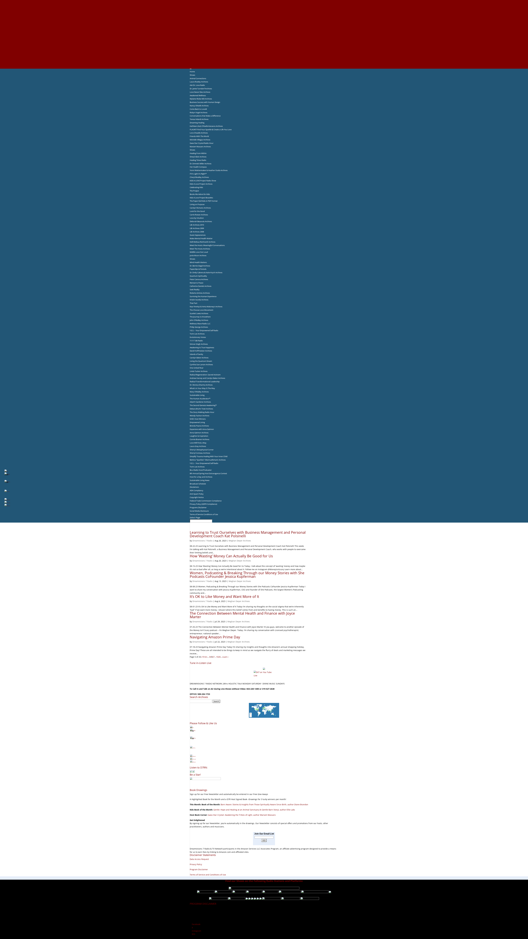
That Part (193, 303)
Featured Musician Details (264, 54)
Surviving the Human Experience (203, 296)
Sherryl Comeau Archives (200, 453)
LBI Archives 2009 (197, 228)
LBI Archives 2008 (197, 231)
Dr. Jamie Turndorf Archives (201, 88)
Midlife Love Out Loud (199, 252)
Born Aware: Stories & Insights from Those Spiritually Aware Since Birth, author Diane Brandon (264, 804)
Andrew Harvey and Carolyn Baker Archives (207, 378)
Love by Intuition (197, 218)
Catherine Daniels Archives (200, 286)
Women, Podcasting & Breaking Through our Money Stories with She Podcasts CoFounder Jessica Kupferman (247, 574)
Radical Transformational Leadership (205, 381)
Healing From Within (198, 153)
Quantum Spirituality (198, 276)
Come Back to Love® (198, 109)
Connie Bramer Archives (199, 439)
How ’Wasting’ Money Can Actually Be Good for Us (231, 555)
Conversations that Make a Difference (205, 116)
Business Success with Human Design (205, 102)
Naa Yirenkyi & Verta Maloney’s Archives (206, 306)
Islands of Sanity (196, 354)
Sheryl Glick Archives (198, 156)
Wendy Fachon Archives (199, 415)
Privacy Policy (196, 864)
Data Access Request (199, 859)
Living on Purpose (197, 204)
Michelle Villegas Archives (200, 139)
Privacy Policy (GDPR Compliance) (203, 504)
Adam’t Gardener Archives (200, 402)
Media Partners (264, 44)
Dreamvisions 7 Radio (202, 540)
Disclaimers (194, 487)
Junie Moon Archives (198, 255)
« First (203, 657)
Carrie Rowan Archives (199, 214)
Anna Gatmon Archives (199, 432)
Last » (225, 657)
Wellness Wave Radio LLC (200, 323)
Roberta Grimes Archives (200, 293)
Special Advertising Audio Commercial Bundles (264, 8)
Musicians (264, 47)
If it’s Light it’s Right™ (198, 174)
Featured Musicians (264, 50)
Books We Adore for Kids (264, 31)
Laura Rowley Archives (199, 81)
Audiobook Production (264, 18)
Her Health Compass (198, 167)
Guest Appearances (198, 235)
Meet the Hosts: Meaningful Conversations (207, 245)
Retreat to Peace (196, 283)
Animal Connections (198, 78)
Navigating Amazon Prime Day (215, 637)
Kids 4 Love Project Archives (201, 184)
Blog (264, 34)
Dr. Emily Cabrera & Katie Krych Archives (206, 272)
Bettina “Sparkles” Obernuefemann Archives (208, 460)
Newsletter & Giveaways (264, 11)
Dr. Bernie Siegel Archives (200, 266)
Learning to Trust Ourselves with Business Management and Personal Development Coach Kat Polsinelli (248, 534)
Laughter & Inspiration (199, 436)
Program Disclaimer (199, 869)
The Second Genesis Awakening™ (203, 405)
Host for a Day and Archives (201, 477)
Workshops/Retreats (264, 60)
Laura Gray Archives (198, 446)
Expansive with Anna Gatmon (202, 429)
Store (264, 63)
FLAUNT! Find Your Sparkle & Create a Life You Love (211, 129)
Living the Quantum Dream (201, 361)
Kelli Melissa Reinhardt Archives (202, 242)
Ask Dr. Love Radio (197, 85)
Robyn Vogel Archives (198, 112)
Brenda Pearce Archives (199, 426)
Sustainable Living (197, 395)
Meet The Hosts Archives (200, 248)
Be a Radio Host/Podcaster (201, 470)
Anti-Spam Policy (197, 494)
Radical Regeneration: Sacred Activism (205, 374)
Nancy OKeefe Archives (199, 105)
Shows (192, 75)
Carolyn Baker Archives (199, 357)
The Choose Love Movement (201, 310)
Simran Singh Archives (199, 344)
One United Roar (196, 368)
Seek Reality (195, 289)
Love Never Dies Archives (200, 92)
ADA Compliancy (196, 490)
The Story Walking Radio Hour (202, 412)
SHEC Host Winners (198, 419)
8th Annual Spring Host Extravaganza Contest (208, 473)
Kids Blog (264, 37)
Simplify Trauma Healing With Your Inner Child (208, 456)
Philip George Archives (199, 327)
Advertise (264, 5)
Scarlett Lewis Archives (199, 313)
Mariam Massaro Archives (200, 146)
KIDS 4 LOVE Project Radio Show (203, 180)
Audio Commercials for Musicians (264, 57)
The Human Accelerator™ (200, 398)
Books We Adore (264, 14)
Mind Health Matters (198, 262)
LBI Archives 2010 (197, 225)
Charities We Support (264, 41)
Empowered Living (197, 422)
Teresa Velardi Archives (199, 119)
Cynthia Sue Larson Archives (201, 364)
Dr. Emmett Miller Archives (200, 163)
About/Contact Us (264, 1)
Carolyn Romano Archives (200, 208)
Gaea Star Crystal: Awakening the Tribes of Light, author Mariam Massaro (242, 815)
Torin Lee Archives (197, 334)
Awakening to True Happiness (202, 347)
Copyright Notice (197, 497)
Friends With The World (199, 136)
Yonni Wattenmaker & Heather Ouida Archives (209, 170)
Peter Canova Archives (199, 279)
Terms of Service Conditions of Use (204, 514)
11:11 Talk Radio (196, 340)
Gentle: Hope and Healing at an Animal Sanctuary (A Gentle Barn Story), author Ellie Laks (254, 809)
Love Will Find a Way (198, 443)
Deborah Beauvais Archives (201, 221)
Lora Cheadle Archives (199, 133)
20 (219, 657)
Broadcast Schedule (198, 483)
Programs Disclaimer (198, 507)
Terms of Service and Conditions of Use (208, 874)
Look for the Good (197, 211)
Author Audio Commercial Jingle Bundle (264, 21)
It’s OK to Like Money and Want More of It (224, 596)
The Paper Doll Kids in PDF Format (204, 201)
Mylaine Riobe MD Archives (201, 99)
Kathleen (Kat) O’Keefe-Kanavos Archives (206, 126)
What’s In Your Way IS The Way (202, 388)
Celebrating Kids (196, 187)
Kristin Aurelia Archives (199, 299)
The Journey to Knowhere (200, 316)
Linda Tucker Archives (198, 371)
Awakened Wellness (198, 95)
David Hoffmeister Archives (201, 351)
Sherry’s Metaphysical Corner (202, 449)
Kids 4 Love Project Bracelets (201, 197)
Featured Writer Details (264, 27)
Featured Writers (264, 24)
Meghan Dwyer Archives (240, 540)
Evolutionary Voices (198, 337)
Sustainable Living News (199, 480)
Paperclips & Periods (198, 269)
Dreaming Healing (197, 122)
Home (192, 71)
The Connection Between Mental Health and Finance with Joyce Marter (242, 615)
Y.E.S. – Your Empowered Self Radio (204, 330)
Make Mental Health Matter (201, 238)
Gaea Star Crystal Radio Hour (201, 143)
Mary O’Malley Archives (199, 391)
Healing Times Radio (198, 160)
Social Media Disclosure (199, 511)
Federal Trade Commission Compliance (206, 501)
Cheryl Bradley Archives (199, 177)
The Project (194, 191)
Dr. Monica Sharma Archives (201, 385)
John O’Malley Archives (199, 320)
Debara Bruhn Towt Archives (201, 408)
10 (217, 657)
